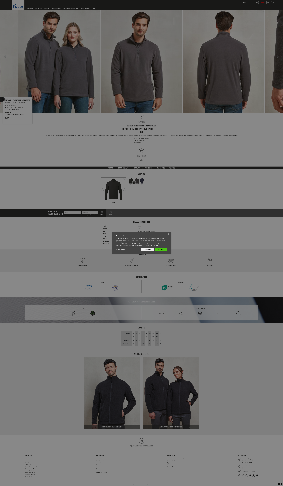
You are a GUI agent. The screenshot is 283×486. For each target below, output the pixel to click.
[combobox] (168, 234)
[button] (121, 249)
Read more (155, 245)
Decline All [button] (147, 249)
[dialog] (141, 243)
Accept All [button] (161, 249)
